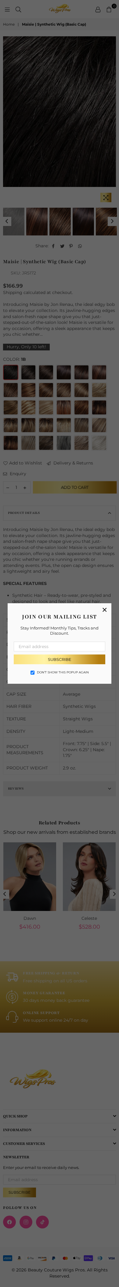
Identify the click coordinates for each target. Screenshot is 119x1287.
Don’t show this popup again (63, 672)
